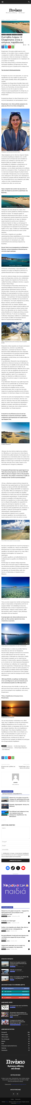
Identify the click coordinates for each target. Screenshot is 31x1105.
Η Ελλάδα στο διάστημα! (8, 921)
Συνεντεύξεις (14, 34)
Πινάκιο (12, 1099)
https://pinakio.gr (15, 784)
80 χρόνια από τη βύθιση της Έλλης (8, 767)
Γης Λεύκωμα (14, 19)
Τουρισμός (8, 19)
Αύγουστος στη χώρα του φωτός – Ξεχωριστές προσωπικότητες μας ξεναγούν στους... (18, 964)
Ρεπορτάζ (3, 930)
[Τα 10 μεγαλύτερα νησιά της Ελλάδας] (5, 1007)
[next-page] (5, 820)
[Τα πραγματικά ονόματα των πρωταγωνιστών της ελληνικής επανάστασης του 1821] (5, 1022)
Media (11, 1017)
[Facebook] (2, 47)
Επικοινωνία (17, 1099)
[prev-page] (2, 820)
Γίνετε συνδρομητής (24, 997)
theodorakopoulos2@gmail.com (18, 1084)
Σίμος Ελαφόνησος (6, 749)
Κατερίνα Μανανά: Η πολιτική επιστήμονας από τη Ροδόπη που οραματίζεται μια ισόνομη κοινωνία (14, 937)
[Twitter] (6, 47)
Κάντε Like (26, 988)
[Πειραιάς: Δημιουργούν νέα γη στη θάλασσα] (5, 806)
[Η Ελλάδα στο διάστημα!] (5, 971)
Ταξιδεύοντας (20, 34)
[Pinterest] (9, 47)
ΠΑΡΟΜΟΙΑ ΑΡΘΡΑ (7, 791)
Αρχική (2, 19)
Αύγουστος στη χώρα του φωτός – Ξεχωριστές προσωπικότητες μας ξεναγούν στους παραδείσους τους (19, 799)
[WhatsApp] (12, 47)
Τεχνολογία (4, 922)
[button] (2, 2)
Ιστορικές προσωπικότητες (15, 1024)
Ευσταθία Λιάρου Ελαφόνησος (20, 746)
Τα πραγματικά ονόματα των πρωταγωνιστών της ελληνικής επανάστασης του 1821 (17, 1022)
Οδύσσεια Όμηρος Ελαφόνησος (20, 747)
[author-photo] (15, 780)
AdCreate (18, 1103)
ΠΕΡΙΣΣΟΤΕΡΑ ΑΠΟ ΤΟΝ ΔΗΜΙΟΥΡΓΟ (12, 793)
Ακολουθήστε (25, 991)
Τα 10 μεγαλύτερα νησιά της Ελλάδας (19, 1005)
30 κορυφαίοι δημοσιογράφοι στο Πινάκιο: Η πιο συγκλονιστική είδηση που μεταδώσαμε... (19, 1014)
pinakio (4, 44)
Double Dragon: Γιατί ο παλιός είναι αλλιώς (24, 767)
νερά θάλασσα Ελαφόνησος (7, 747)
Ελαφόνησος (9, 746)
